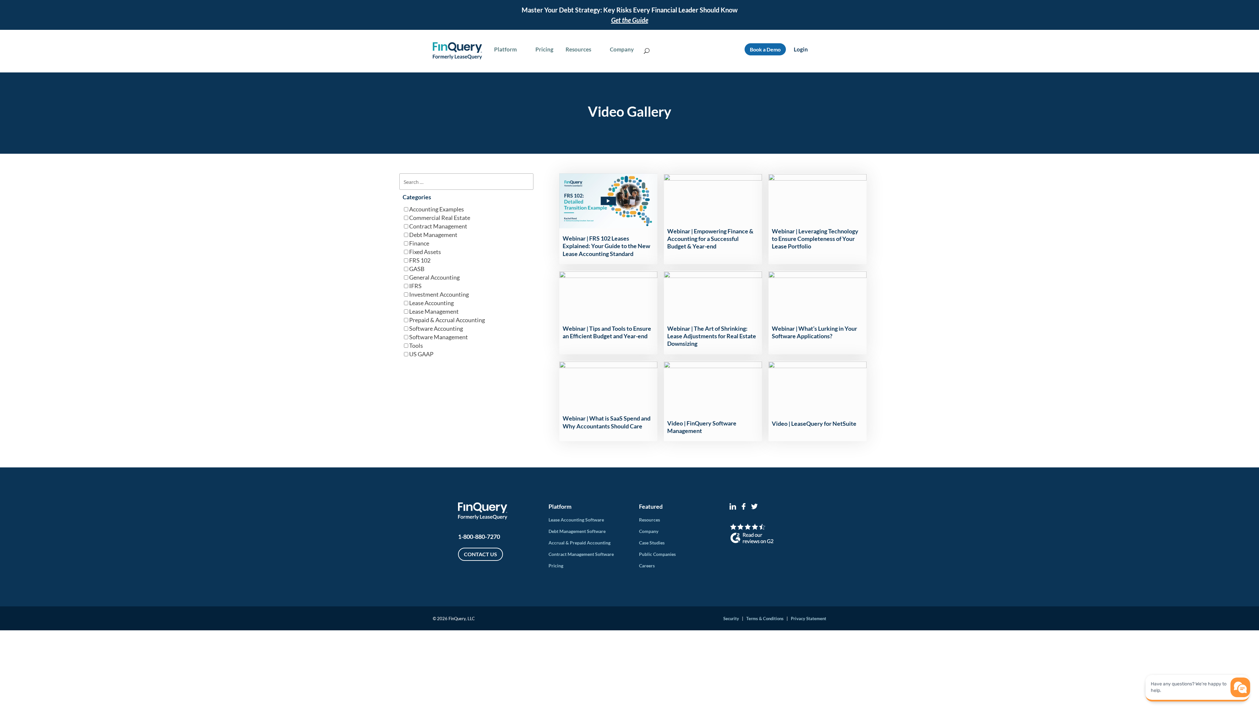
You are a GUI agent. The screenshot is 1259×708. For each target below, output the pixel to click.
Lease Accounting (431, 302)
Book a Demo (765, 49)
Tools (416, 345)
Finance (419, 243)
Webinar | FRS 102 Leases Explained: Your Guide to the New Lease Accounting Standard (606, 246)
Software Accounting (436, 328)
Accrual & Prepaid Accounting (579, 542)
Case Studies (652, 542)
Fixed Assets (425, 251)
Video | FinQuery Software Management (701, 427)
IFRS (415, 285)
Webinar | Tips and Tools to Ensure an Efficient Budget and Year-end (607, 332)
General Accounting (434, 277)
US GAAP (421, 354)
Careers (647, 565)
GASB (417, 268)
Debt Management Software (577, 531)
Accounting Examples (436, 209)
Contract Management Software (581, 554)
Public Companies (657, 554)
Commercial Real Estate (439, 217)
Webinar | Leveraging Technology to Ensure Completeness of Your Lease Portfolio (815, 238)
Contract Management (438, 226)
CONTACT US (480, 554)
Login (801, 49)
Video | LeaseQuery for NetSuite (814, 423)
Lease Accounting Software (576, 519)
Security (731, 618)
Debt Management (433, 234)
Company (648, 531)
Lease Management (434, 311)
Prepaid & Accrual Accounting (447, 320)
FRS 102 (419, 260)
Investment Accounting (439, 294)
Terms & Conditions (765, 618)
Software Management (438, 337)
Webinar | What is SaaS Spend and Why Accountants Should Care (606, 422)
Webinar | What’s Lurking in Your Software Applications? (814, 332)
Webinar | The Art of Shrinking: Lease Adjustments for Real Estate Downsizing (711, 336)
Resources (649, 519)
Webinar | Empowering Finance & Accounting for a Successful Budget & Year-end (710, 238)
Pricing (556, 565)
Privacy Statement (808, 618)
